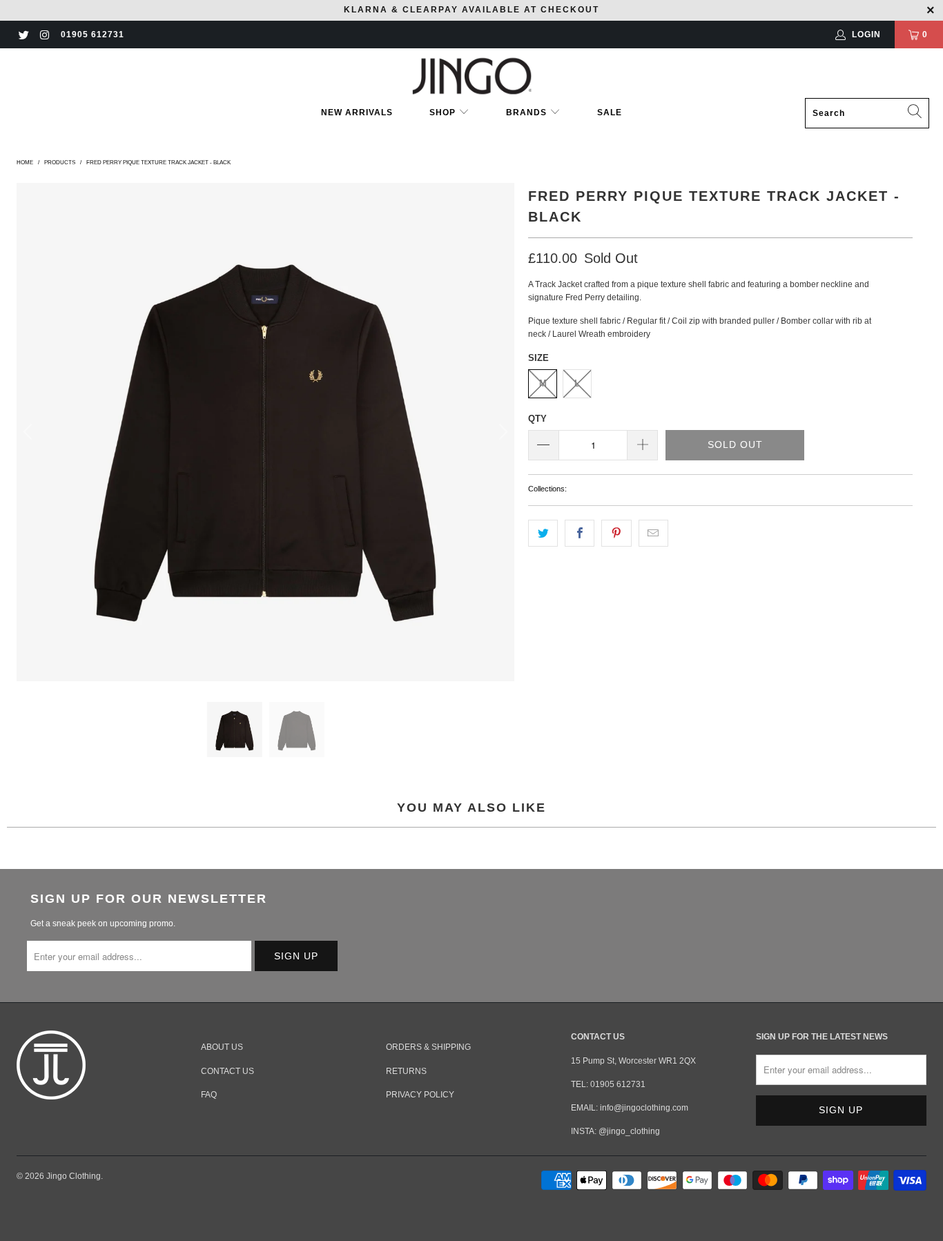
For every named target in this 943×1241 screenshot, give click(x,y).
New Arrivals (357, 112)
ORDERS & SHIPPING (428, 1047)
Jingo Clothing (73, 1176)
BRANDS (526, 112)
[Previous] (29, 432)
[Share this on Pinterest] (616, 533)
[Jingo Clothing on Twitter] (23, 34)
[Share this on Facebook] (579, 533)
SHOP (443, 112)
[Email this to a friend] (653, 533)
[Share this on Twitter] (543, 533)
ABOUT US (222, 1047)
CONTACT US (227, 1071)
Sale (609, 112)
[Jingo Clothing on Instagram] (44, 34)
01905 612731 (92, 34)
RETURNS (406, 1071)
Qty (537, 418)
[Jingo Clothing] (471, 76)
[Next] (501, 432)
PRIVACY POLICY (420, 1095)
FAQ (209, 1095)
